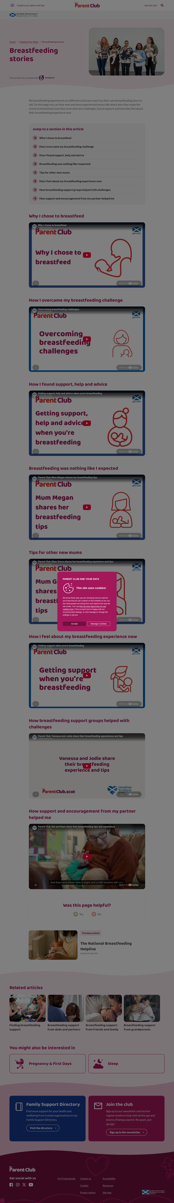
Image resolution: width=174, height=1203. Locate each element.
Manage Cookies (99, 624)
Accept (74, 624)
